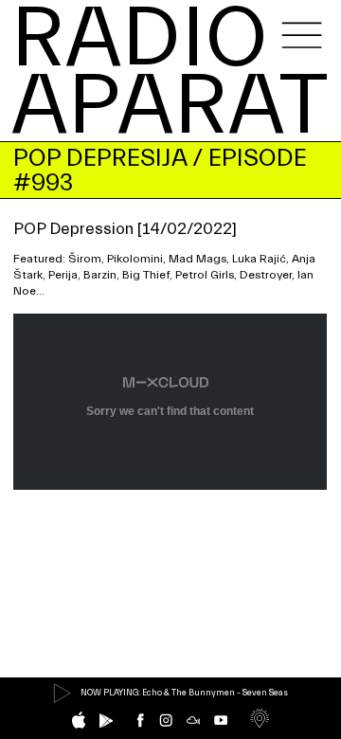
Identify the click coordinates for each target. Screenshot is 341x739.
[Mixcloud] (193, 720)
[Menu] (301, 35)
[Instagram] (165, 720)
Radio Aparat (170, 73)
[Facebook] (140, 720)
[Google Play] (106, 721)
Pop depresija (100, 157)
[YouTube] (220, 720)
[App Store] (78, 720)
